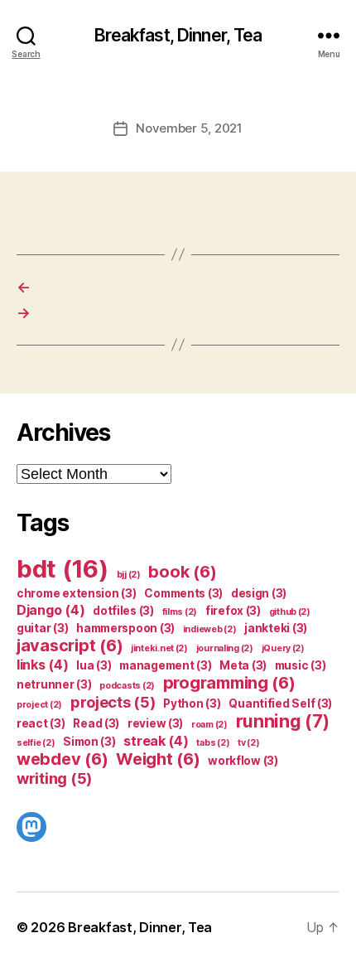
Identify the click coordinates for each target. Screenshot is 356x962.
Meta (243, 665)
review (155, 723)
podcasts (127, 685)
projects (113, 702)
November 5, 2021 (189, 128)
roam (209, 724)
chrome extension (77, 593)
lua (93, 665)
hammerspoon (125, 628)
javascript (70, 645)
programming (229, 683)
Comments (183, 593)
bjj (129, 574)
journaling (224, 648)
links (43, 664)
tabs (212, 742)
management (165, 665)
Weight (158, 759)
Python (191, 703)
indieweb (210, 629)
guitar (42, 628)
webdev (62, 759)
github (289, 612)
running (283, 721)
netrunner (54, 684)
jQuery (283, 648)
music (300, 665)
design (258, 593)
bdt (62, 568)
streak (155, 740)
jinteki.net (159, 648)
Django (50, 610)
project (39, 704)
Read (96, 723)
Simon (89, 741)
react (41, 723)
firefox (233, 610)
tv (248, 742)
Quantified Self (280, 703)
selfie (36, 742)
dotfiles (123, 610)
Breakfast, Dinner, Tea (178, 35)
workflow (243, 760)
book (182, 572)
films (180, 612)
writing (54, 778)
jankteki (275, 628)
